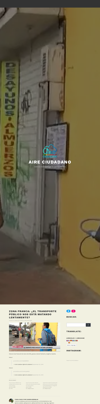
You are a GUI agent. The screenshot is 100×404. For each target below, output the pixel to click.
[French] (69, 341)
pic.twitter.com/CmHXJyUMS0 (21, 371)
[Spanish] (69, 343)
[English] (67, 341)
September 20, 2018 (38, 364)
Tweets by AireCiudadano (72, 360)
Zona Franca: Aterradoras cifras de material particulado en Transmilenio (33, 384)
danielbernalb (28, 320)
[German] (71, 341)
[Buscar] (88, 325)
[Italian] (75, 341)
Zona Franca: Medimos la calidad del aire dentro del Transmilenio (15, 384)
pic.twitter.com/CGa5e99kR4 (21, 361)
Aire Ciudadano (50, 162)
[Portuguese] (77, 341)
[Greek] (73, 341)
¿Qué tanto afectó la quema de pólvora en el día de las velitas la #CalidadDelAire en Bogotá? (50, 384)
